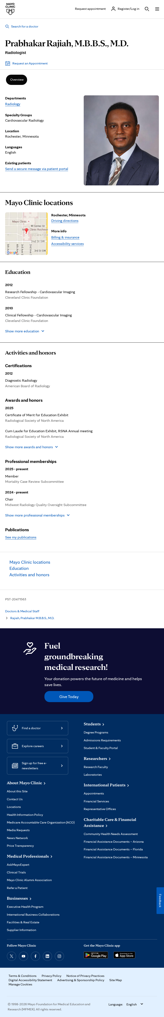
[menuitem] (16, 80)
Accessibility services (67, 243)
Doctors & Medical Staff (22, 611)
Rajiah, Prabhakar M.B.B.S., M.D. (32, 618)
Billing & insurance (65, 237)
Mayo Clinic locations (39, 202)
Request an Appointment (30, 63)
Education (17, 272)
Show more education (22, 331)
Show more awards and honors (29, 447)
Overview (17, 79)
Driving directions (64, 220)
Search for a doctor (24, 26)
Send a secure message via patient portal (36, 168)
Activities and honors (30, 352)
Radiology (12, 104)
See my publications (20, 537)
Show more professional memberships (34, 515)
